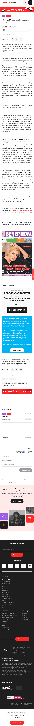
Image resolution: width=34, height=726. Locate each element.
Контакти (4, 623)
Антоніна (4, 600)
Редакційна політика (8, 614)
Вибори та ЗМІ (6, 596)
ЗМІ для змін (5, 585)
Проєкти (5, 576)
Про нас (5, 611)
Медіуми (4, 608)
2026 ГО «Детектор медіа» (11, 660)
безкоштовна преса (9, 385)
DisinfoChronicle (6, 592)
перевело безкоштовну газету (22, 211)
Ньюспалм (5, 606)
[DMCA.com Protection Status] (10, 698)
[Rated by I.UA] (24, 698)
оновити (29, 448)
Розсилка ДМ (6, 629)
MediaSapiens (6, 581)
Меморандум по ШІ (7, 617)
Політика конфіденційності (9, 615)
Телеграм (24, 617)
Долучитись (17, 350)
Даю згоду (17, 722)
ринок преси (7, 383)
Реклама (4, 621)
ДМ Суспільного (6, 583)
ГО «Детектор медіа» (8, 602)
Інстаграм (25, 619)
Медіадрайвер (6, 589)
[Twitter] (16, 39)
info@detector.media (9, 658)
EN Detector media (7, 598)
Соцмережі (26, 611)
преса (14, 383)
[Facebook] (12, 39)
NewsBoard (5, 590)
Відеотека (5, 594)
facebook (24, 614)
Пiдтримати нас (22, 639)
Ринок (3, 414)
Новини (8, 16)
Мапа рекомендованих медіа (10, 604)
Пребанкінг (5, 587)
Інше (3, 16)
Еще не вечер (5, 416)
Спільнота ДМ (17, 501)
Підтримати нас (6, 625)
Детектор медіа (6, 579)
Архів (3, 631)
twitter (23, 615)
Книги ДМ (5, 619)
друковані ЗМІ (23, 383)
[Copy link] (21, 39)
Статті (8, 414)
